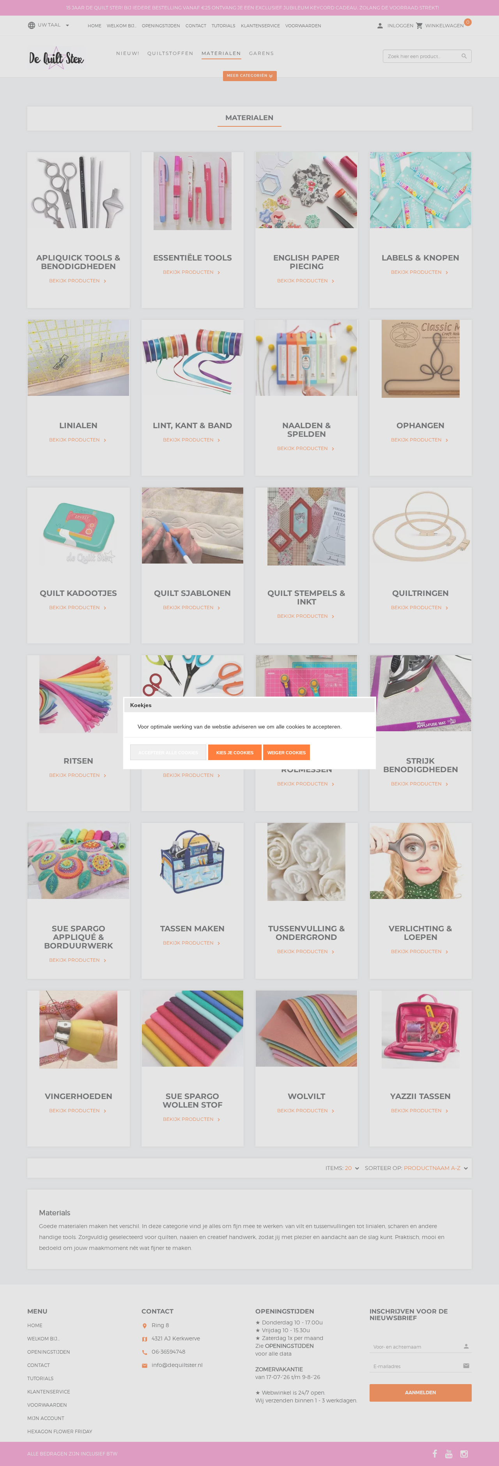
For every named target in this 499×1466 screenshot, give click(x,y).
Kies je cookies (234, 752)
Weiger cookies (286, 752)
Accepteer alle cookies (168, 752)
